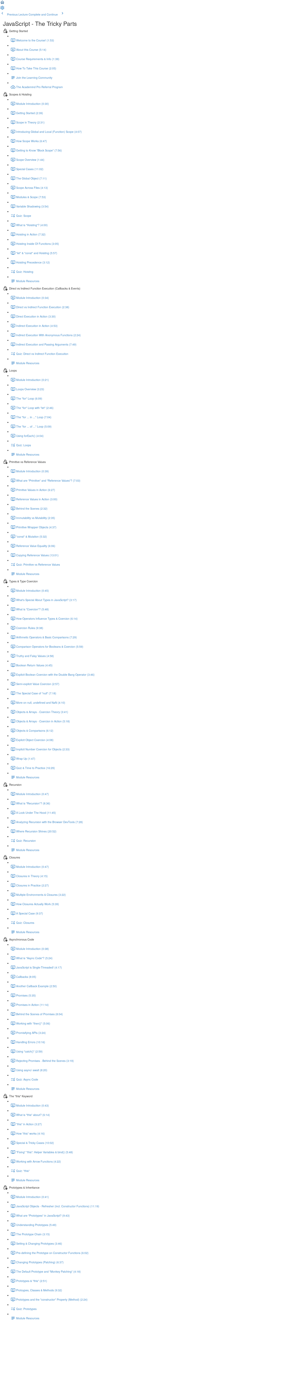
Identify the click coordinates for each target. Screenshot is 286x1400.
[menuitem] (2, 9)
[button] (2, 3)
